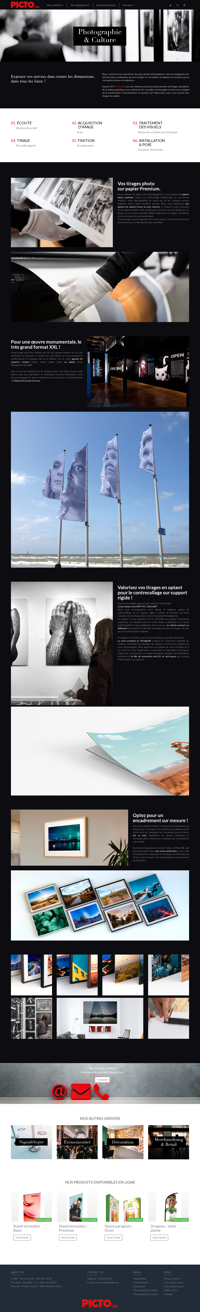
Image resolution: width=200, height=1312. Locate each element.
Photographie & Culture (146, 1294)
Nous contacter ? (173, 1278)
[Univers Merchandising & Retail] (168, 1145)
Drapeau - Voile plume (163, 1228)
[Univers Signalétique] (31, 1145)
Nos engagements (80, 5)
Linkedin (169, 1294)
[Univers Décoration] (122, 1145)
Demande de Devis (106, 5)
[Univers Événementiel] (77, 1145)
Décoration (139, 1286)
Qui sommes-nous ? (174, 1286)
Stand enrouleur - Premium (73, 1228)
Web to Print (171, 1290)
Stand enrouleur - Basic (27, 1228)
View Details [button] (22, 1237)
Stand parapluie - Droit (119, 1228)
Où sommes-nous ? (174, 1282)
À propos (128, 5)
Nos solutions (54, 5)
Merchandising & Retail (145, 1290)
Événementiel (141, 1282)
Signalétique (140, 1278)
